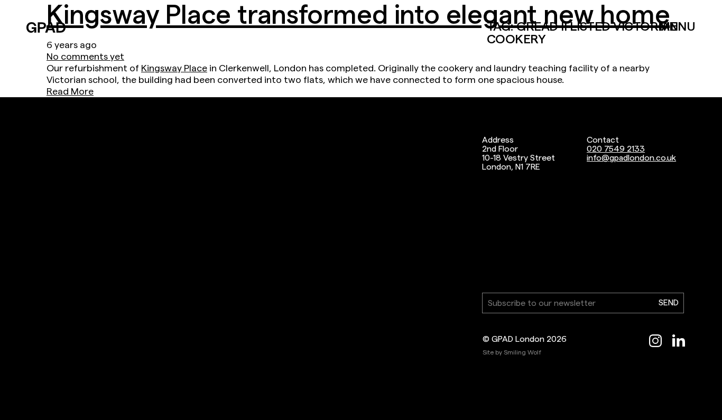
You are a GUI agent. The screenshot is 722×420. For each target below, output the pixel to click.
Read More (70, 91)
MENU (677, 26)
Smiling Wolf (522, 352)
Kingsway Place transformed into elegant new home (358, 14)
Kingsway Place (174, 68)
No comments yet (85, 56)
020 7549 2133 (616, 148)
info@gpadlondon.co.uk (631, 157)
